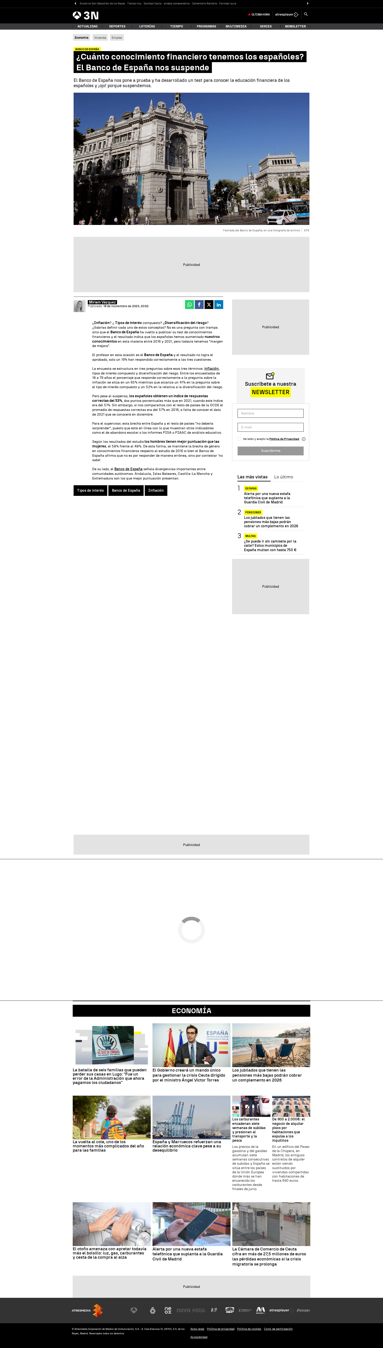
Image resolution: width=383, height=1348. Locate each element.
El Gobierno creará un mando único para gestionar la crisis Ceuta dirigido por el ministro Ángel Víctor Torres (188, 1075)
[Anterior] (75, 3)
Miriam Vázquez (102, 302)
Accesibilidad (198, 1337)
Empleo (117, 37)
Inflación (156, 490)
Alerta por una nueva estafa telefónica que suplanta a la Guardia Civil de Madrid (267, 498)
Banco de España (128, 469)
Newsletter (295, 26)
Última (261, 14)
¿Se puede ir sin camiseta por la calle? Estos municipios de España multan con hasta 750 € (270, 545)
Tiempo (176, 26)
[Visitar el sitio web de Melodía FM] (260, 1310)
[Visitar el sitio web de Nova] (183, 1310)
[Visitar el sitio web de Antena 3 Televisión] (137, 1310)
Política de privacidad (220, 1329)
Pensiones (253, 512)
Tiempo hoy (134, 3)
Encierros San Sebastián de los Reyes (102, 3)
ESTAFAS (251, 488)
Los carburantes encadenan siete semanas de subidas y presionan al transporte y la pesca (249, 1130)
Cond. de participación (278, 1329)
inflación (211, 368)
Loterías (147, 26)
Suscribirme (270, 451)
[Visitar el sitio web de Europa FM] (245, 1310)
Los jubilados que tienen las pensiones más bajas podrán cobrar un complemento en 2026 (271, 522)
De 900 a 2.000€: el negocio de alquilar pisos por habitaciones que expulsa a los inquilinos (288, 1130)
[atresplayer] (287, 14)
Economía (191, 1010)
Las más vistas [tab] (252, 477)
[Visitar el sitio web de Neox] (168, 1310)
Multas (250, 536)
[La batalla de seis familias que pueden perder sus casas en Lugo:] (112, 1045)
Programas (206, 26)
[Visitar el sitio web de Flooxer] (303, 1310)
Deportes (117, 26)
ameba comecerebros (177, 3)
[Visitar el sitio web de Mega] (199, 1310)
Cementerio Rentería (204, 3)
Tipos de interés (90, 490)
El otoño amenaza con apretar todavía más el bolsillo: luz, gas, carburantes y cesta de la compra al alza (110, 1253)
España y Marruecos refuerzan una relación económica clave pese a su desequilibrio (186, 1146)
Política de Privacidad (284, 439)
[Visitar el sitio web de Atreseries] (214, 1310)
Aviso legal (197, 1329)
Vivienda (100, 37)
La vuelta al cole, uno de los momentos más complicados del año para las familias (108, 1146)
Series (266, 26)
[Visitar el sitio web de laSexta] (152, 1310)
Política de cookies (249, 1329)
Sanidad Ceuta (153, 3)
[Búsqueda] (305, 14)
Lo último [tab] (283, 477)
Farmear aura (227, 3)
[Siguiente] (307, 3)
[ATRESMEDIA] (87, 1310)
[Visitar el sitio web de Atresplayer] (282, 1310)
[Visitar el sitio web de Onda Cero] (229, 1310)
